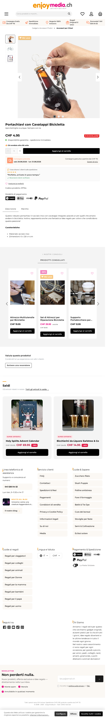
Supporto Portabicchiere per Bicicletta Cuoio (80, 318)
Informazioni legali (49, 519)
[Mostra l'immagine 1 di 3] (55, 117)
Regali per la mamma (15, 584)
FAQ (42, 476)
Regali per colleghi (14, 563)
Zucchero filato (82, 476)
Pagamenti (45, 497)
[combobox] (40, 14)
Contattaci (45, 483)
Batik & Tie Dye (82, 505)
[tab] (11, 209)
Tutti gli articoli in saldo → (37, 389)
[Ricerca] (69, 14)
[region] (52, 77)
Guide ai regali (11, 549)
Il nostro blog (11, 511)
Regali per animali (14, 570)
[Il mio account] (91, 14)
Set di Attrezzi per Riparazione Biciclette (52, 318)
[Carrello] (99, 14)
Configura (61, 714)
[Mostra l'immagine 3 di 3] (63, 117)
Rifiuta (73, 714)
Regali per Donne (13, 577)
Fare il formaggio (83, 497)
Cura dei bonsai (82, 512)
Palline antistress (83, 490)
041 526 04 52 (11, 487)
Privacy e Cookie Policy (51, 512)
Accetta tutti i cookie (91, 714)
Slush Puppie (81, 483)
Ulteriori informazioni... (39, 715)
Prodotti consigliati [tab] (52, 260)
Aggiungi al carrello (61, 151)
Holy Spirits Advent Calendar (22, 441)
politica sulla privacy (76, 686)
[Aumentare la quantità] (20, 151)
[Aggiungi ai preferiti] (32, 273)
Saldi (6, 385)
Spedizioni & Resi (48, 490)
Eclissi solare (81, 533)
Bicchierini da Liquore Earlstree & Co (78, 441)
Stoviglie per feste (83, 519)
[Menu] (6, 14)
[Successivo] (98, 77)
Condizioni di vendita (50, 505)
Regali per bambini (14, 592)
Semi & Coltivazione (84, 526)
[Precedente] (20, 77)
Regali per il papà (13, 599)
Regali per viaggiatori (15, 556)
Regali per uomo (13, 606)
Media (43, 533)
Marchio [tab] (25, 209)
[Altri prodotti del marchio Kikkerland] (92, 136)
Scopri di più (92, 162)
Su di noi (44, 526)
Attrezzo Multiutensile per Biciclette (22, 318)
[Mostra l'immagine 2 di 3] (59, 117)
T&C (88, 686)
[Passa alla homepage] (52, 5)
